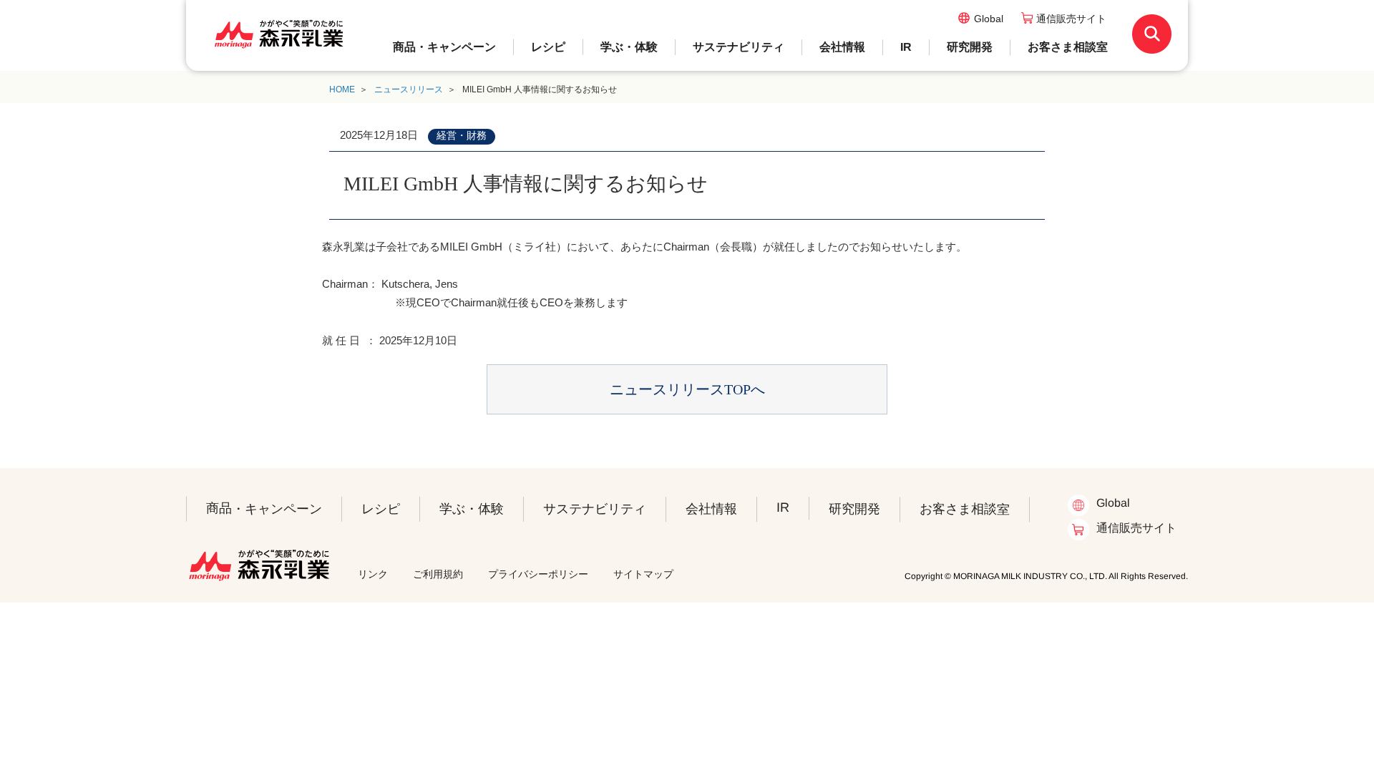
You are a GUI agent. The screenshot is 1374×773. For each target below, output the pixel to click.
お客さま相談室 (1068, 47)
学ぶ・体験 (629, 47)
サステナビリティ (738, 47)
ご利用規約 (438, 574)
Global (988, 18)
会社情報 (842, 47)
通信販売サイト (1071, 18)
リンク (373, 574)
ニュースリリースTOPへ (687, 389)
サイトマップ (643, 574)
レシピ (548, 47)
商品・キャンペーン (444, 47)
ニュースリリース (408, 89)
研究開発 (970, 47)
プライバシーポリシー (538, 574)
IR (906, 47)
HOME (342, 89)
